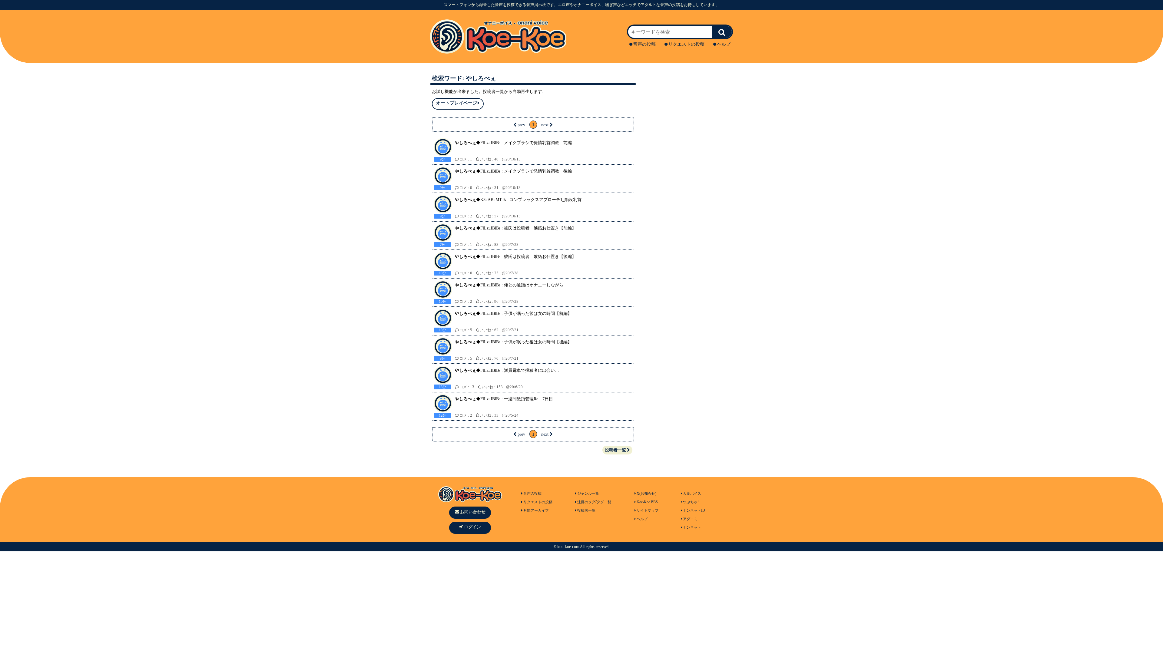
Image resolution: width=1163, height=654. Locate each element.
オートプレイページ (456, 103)
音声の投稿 (644, 44)
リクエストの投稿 (686, 44)
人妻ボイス (692, 493)
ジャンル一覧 (588, 493)
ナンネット (692, 527)
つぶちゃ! (691, 502)
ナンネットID (694, 510)
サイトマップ (647, 510)
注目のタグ (586, 502)
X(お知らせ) (646, 493)
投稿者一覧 (615, 450)
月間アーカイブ (536, 510)
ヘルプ (724, 44)
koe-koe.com (568, 546)
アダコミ (690, 519)
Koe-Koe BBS (647, 502)
